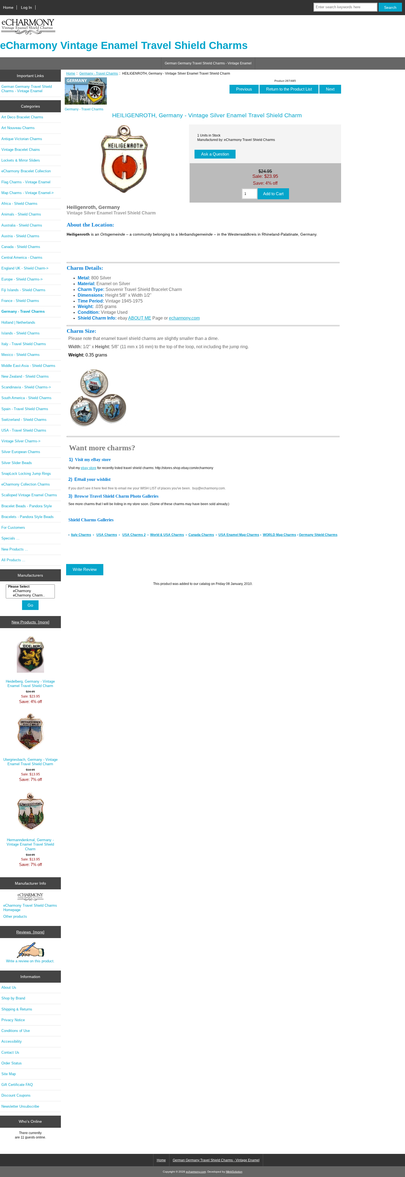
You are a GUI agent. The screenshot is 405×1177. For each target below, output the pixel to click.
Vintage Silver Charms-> (20, 441)
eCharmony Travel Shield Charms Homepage (30, 907)
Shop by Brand (13, 998)
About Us (8, 987)
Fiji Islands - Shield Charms (23, 290)
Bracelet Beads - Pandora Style (26, 506)
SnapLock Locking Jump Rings (26, 474)
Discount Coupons (16, 1095)
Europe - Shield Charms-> (22, 279)
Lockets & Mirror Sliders (20, 160)
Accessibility (11, 1041)
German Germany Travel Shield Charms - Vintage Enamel (208, 63)
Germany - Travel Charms (98, 73)
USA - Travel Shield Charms (23, 430)
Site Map (8, 1074)
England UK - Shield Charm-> (24, 268)
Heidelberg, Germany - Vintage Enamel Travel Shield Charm (30, 683)
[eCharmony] (31, 591)
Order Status (11, 1063)
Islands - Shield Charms (20, 333)
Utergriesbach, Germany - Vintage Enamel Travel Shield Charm (30, 762)
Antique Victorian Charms (21, 139)
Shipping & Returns (16, 1009)
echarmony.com (184, 318)
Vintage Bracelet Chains (20, 150)
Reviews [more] (30, 932)
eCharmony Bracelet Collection (26, 171)
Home (8, 7)
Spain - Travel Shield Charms (24, 409)
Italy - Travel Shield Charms (23, 344)
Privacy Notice (13, 1020)
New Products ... (14, 549)
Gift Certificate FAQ (17, 1085)
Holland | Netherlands (18, 322)
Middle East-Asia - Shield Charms (28, 366)
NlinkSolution (234, 1171)
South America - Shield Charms (26, 398)
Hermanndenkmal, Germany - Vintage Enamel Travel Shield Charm (30, 844)
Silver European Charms (20, 452)
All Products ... (13, 560)
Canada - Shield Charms (20, 247)
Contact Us (10, 1052)
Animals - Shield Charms (21, 214)
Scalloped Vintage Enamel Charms (29, 495)
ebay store (88, 468)
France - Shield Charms (20, 301)
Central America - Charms (21, 257)
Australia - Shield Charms (21, 225)
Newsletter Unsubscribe (20, 1106)
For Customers (13, 527)
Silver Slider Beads (16, 463)
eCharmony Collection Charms (25, 484)
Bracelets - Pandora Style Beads (27, 517)
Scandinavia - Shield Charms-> (26, 387)
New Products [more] (30, 622)
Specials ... (10, 538)
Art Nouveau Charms (18, 128)
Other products (15, 916)
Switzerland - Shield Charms (24, 420)
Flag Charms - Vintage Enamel (25, 182)
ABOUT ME (139, 318)
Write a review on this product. (30, 961)
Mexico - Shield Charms (20, 355)
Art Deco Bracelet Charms (22, 117)
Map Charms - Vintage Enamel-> (27, 193)
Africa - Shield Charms (19, 203)
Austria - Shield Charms (20, 236)
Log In (26, 7)
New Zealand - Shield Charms (25, 376)
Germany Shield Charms (318, 535)
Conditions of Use (15, 1031)
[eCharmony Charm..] (31, 595)
